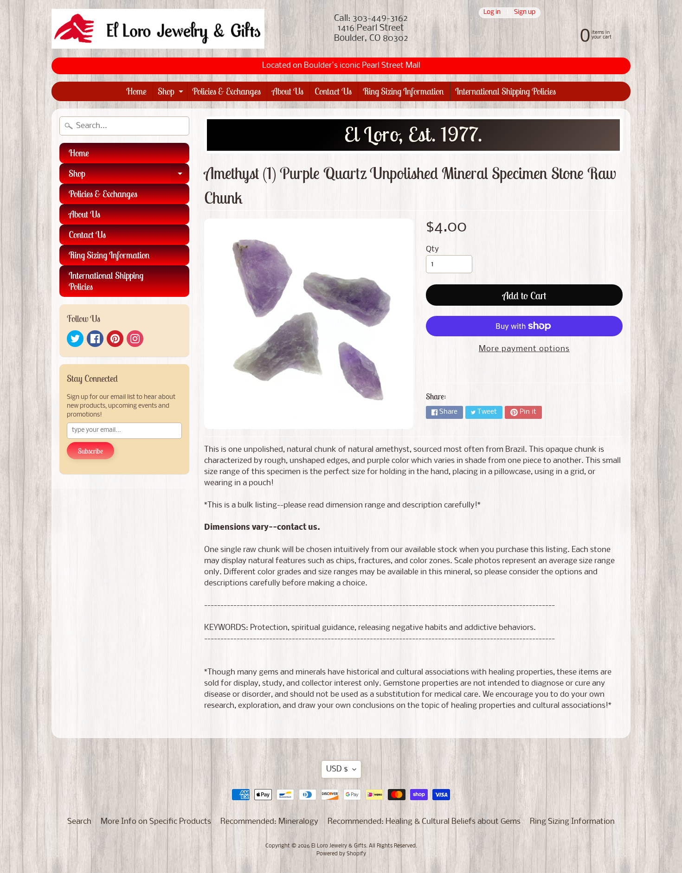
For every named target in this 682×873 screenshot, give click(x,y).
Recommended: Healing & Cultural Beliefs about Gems (424, 821)
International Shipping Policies (505, 91)
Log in (492, 13)
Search (79, 821)
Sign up (524, 13)
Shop (172, 93)
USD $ (337, 769)
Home (136, 91)
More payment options (524, 349)
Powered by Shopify (341, 854)
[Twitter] (75, 338)
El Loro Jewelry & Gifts (338, 846)
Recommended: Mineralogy (269, 821)
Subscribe (90, 451)
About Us (287, 91)
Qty (432, 249)
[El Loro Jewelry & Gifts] (157, 29)
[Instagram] (135, 338)
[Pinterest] (115, 338)
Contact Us (333, 91)
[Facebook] (95, 338)
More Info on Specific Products (156, 821)
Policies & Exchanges (226, 91)
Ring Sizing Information (403, 91)
